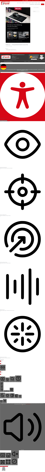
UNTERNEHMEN (32, 4)
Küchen (7, 48)
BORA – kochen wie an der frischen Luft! (11, 49)
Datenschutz (29, 61)
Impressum (25, 61)
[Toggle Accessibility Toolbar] (0, 62)
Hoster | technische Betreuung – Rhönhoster (8, 61)
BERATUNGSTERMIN (37, 4)
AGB (32, 61)
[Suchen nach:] (36, 11)
